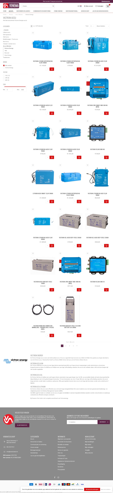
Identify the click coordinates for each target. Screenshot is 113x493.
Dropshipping (61, 464)
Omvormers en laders (23, 11)
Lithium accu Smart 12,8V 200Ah (43, 193)
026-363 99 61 (10, 447)
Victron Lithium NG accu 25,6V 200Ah (70, 150)
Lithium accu (6, 32)
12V (7, 75)
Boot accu (6, 41)
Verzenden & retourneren (64, 441)
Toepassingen (61, 455)
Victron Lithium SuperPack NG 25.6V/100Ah (70, 194)
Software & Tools (62, 458)
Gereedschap (85, 11)
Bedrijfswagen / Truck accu (10, 39)
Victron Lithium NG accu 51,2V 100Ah (42, 106)
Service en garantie (63, 450)
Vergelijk (87, 450)
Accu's (11, 11)
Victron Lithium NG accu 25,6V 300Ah (70, 106)
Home (4, 11)
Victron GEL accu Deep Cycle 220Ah (97, 237)
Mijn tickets (88, 444)
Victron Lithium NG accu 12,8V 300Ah (42, 238)
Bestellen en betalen (63, 444)
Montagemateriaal (72, 11)
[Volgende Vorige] (77, 346)
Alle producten (89, 453)
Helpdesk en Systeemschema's (66, 461)
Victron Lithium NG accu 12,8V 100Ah (97, 194)
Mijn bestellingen (89, 441)
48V (7, 80)
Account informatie (90, 439)
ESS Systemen (7, 34)
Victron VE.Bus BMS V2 (97, 282)
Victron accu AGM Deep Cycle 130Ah (43, 282)
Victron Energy (29, 14)
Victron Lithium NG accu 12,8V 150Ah (42, 150)
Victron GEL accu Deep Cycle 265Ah (70, 237)
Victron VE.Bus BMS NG (97, 149)
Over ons (60, 453)
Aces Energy (8, 55)
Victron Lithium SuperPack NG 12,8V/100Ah (70, 62)
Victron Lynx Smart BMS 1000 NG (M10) (70, 282)
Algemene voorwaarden (64, 439)
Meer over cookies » (106, 489)
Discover (7, 53)
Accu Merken (19, 14)
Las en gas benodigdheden (100, 11)
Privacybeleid (61, 469)
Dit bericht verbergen (92, 489)
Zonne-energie (58, 11)
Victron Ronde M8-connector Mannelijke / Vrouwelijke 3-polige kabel (43, 327)
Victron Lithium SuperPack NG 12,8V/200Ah (43, 62)
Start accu (6, 37)
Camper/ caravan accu (9, 44)
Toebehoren (6, 57)
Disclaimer (60, 467)
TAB (6, 50)
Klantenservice (106, 1)
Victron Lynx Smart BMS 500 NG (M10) (97, 106)
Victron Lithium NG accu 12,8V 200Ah (97, 62)
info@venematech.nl (12, 451)
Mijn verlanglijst (89, 447)
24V (7, 78)
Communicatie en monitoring (41, 11)
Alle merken (8, 65)
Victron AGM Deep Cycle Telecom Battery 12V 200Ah (70, 326)
